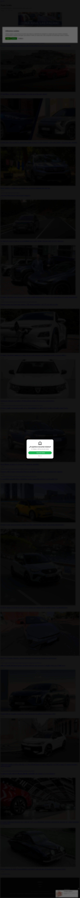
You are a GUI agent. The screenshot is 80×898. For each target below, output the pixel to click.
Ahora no (40, 455)
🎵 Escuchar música (40, 452)
